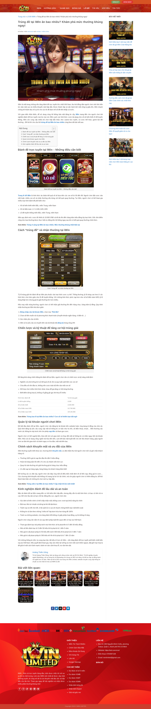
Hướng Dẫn (50, 8)
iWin (77, 114)
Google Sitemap (75, 662)
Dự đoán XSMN (75, 681)
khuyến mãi (56, 451)
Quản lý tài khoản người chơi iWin (34, 139)
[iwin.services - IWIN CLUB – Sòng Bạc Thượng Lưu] (26, 8)
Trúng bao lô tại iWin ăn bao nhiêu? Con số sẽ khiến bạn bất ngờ (52, 416)
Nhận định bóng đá (76, 685)
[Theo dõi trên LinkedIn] (34, 689)
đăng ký (60, 323)
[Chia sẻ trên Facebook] (52, 608)
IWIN (39, 8)
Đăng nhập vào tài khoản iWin (31, 312)
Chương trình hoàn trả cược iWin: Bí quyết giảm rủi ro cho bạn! (119, 131)
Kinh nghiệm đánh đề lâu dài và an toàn (36, 144)
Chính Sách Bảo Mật (76, 648)
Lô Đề (87, 8)
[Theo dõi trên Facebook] (19, 689)
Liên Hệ (72, 658)
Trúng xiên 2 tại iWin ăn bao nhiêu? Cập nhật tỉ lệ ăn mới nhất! (51, 484)
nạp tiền (52, 431)
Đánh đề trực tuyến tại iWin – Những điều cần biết (39, 131)
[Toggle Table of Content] (53, 128)
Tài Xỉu (95, 8)
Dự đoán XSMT (74, 678)
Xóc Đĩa (106, 8)
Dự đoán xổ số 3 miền (77, 671)
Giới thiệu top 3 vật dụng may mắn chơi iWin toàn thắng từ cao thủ (121, 161)
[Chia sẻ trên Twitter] (56, 608)
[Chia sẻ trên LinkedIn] (68, 608)
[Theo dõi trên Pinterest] (31, 689)
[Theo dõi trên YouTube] (38, 689)
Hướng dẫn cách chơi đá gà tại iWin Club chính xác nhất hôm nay (120, 100)
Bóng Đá (76, 8)
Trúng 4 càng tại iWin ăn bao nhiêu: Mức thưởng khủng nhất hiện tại (53, 225)
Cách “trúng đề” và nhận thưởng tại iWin (36, 134)
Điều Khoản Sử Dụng (77, 651)
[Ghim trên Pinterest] (64, 608)
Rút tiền (55, 312)
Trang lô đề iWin (24, 195)
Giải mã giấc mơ (75, 692)
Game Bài (64, 8)
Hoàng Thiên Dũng (43, 31)
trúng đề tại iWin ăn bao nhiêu (52, 122)
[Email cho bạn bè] (60, 608)
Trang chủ (21, 17)
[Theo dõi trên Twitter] (27, 689)
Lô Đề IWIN (31, 17)
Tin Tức (116, 8)
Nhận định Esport (75, 689)
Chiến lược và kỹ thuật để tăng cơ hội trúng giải (38, 136)
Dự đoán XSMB (74, 674)
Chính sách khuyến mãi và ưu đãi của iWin (36, 141)
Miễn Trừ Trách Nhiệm (77, 644)
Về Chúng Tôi (74, 655)
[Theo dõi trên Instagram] (23, 689)
